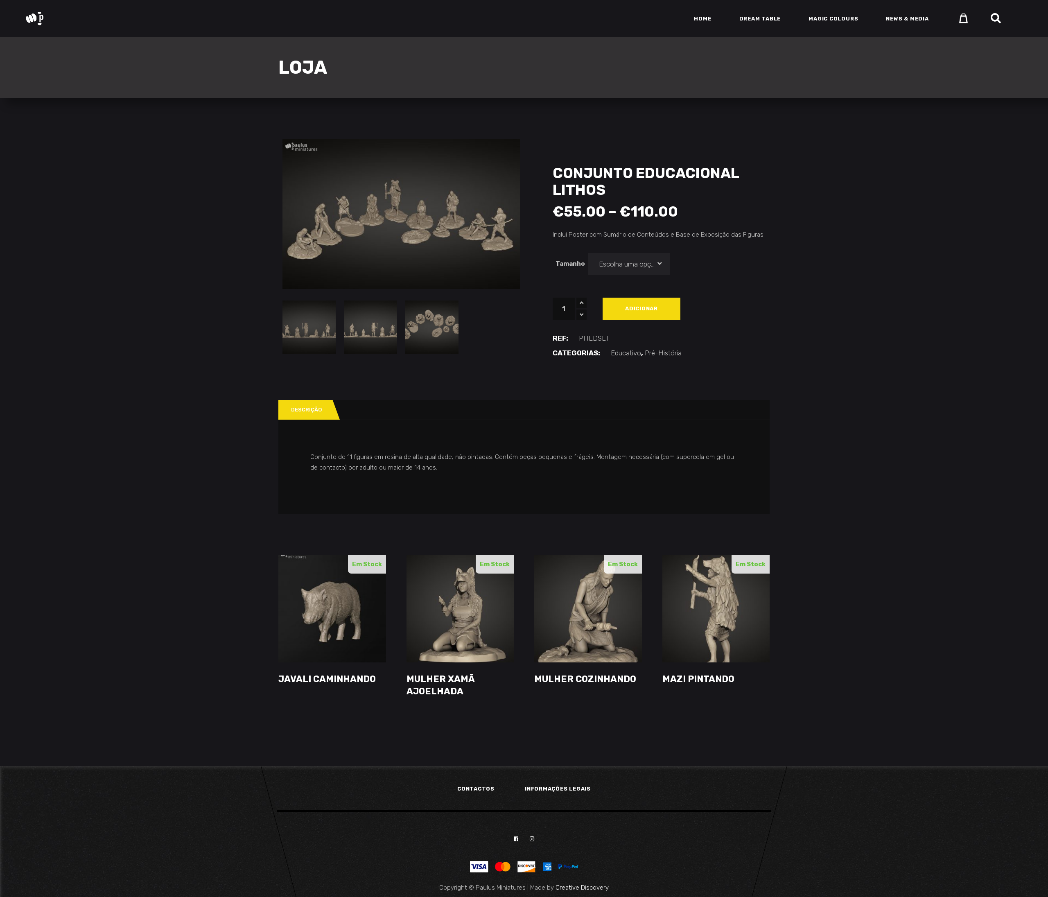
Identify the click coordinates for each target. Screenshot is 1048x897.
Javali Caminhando (327, 679)
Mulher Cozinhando (585, 679)
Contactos (476, 789)
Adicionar (641, 308)
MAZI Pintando (698, 679)
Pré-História (663, 353)
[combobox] (629, 264)
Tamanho (570, 263)
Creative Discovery (582, 887)
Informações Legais (558, 789)
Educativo (626, 353)
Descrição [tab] (306, 410)
